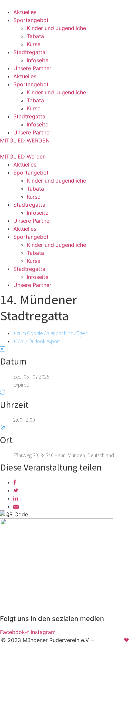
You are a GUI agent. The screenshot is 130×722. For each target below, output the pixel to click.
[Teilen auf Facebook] (14, 482)
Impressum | (33, 661)
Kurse (33, 44)
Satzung (103, 661)
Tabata (35, 36)
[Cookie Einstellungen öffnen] (50, 718)
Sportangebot (31, 20)
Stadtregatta (29, 52)
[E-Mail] (16, 506)
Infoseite (37, 60)
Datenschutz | (71, 661)
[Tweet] (15, 490)
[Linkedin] (15, 498)
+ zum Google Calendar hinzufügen (50, 333)
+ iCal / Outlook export (36, 341)
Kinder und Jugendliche (56, 28)
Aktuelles (24, 12)
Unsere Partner (32, 68)
